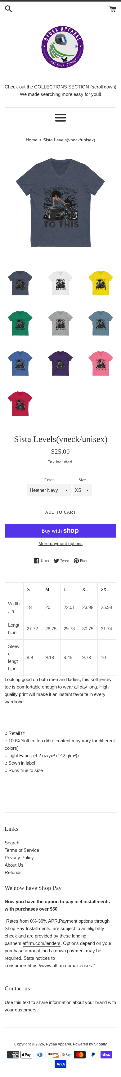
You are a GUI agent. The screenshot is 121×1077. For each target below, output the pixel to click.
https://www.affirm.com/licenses (60, 965)
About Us (14, 865)
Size (82, 480)
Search (12, 842)
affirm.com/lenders (41, 943)
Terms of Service (22, 850)
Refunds (13, 872)
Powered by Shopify (90, 1044)
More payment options (60, 543)
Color (49, 480)
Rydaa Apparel (58, 1044)
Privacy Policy (19, 857)
